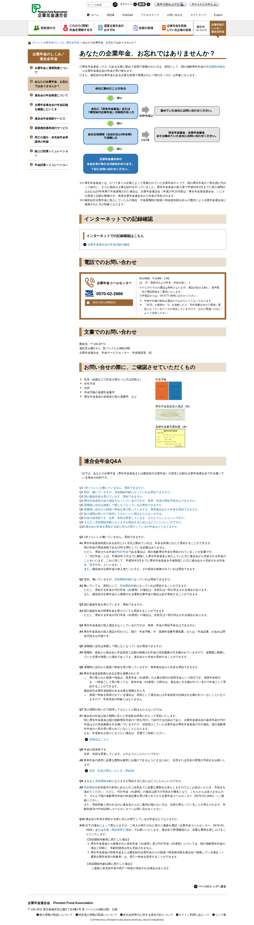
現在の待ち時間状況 (104, 302)
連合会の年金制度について (51, 95)
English (218, 14)
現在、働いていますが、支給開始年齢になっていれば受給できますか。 (128, 492)
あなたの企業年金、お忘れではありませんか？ (51, 84)
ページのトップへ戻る (212, 886)
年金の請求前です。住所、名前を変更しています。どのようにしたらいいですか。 (135, 517)
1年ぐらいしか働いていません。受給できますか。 (115, 487)
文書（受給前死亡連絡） (118, 829)
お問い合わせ (175, 14)
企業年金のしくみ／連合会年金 (61, 42)
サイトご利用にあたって (194, 914)
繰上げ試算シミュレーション (51, 153)
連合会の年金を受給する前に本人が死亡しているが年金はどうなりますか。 (133, 526)
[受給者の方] (44, 28)
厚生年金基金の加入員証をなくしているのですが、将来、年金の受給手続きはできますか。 (141, 500)
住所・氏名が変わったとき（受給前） (113, 770)
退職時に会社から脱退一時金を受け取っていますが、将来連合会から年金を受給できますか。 (142, 509)
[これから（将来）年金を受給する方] (77, 28)
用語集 (110, 14)
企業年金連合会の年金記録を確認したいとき (51, 107)
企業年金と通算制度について (51, 70)
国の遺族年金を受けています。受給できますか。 (114, 496)
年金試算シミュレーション (51, 164)
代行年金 (122, 551)
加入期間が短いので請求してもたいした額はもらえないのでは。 (124, 513)
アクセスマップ (150, 14)
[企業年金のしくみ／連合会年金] (218, 29)
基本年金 (95, 564)
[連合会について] (202, 28)
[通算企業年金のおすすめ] (110, 28)
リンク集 (220, 914)
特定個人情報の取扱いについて (97, 914)
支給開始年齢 (214, 66)
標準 (142, 4)
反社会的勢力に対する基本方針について (148, 914)
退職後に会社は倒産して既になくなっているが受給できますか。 (124, 505)
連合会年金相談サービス (50, 118)
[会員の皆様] (143, 28)
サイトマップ (198, 14)
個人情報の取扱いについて (56, 914)
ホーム (95, 14)
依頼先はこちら (99, 739)
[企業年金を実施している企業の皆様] (176, 28)
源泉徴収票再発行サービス (51, 128)
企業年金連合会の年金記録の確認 (108, 244)
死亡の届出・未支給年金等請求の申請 (51, 139)
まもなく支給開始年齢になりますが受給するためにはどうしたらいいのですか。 (134, 522)
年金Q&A (127, 14)
